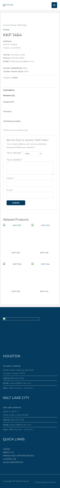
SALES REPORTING (13, 462)
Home (6, 25)
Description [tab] (9, 90)
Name (10, 178)
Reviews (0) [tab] (9, 95)
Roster (13, 25)
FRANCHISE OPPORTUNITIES (18, 455)
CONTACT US (9, 459)
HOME (6, 449)
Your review (14, 159)
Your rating (14, 152)
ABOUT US (8, 452)
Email (10, 190)
